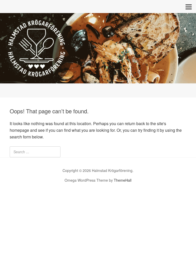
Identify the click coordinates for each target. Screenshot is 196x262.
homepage (19, 130)
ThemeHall (122, 180)
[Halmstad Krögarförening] (98, 78)
